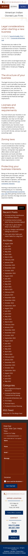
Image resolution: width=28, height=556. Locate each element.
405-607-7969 (14, 527)
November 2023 (10, 333)
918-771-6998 (14, 525)
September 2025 (10, 273)
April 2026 (8, 254)
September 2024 (10, 306)
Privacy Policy (19, 551)
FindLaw (23, 553)
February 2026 (9, 260)
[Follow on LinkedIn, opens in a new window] (15, 531)
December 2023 (10, 330)
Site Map (12, 551)
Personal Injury (10, 403)
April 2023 (8, 351)
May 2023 (8, 349)
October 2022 (9, 368)
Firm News (8, 401)
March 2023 (8, 354)
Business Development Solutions (11, 553)
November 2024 (10, 300)
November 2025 (10, 268)
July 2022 (8, 376)
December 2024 (10, 297)
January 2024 (9, 327)
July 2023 (8, 343)
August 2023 (9, 341)
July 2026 (8, 246)
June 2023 (8, 346)
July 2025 (8, 279)
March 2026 (8, 257)
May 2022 (8, 381)
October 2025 (9, 270)
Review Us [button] (14, 537)
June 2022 (8, 378)
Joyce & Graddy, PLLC (16, 36)
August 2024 (9, 308)
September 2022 (10, 370)
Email (6, 452)
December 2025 (10, 265)
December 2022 (10, 362)
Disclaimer (7, 477)
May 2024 (8, 316)
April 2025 (8, 287)
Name (6, 440)
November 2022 (10, 365)
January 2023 (9, 360)
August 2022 (9, 373)
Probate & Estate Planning (13, 406)
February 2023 (9, 357)
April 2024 (8, 319)
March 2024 (8, 322)
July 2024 (8, 311)
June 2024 (8, 314)
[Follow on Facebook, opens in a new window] (12, 531)
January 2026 (9, 262)
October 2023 (9, 335)
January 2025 (9, 295)
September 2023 (10, 338)
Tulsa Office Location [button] (14, 513)
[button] (4, 6)
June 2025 (8, 281)
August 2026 (9, 243)
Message (6, 458)
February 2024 (9, 324)
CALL (24, 6)
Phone (6, 446)
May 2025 (8, 284)
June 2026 (8, 249)
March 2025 (8, 289)
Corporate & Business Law (13, 398)
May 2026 (8, 252)
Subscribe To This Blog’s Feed (12, 413)
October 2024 (9, 303)
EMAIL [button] (15, 6)
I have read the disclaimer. (14, 481)
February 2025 (9, 292)
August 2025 (9, 276)
